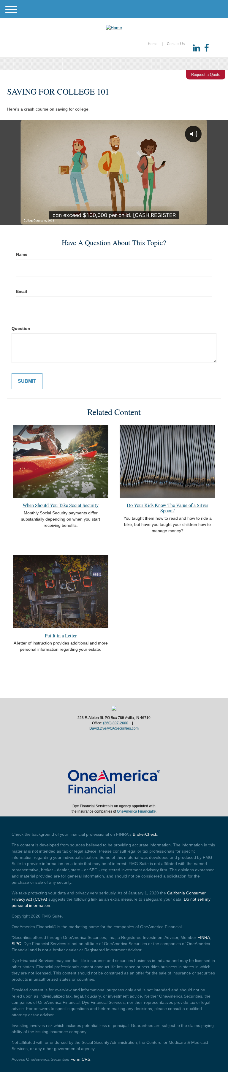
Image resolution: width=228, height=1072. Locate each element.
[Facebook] (206, 48)
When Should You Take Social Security (61, 505)
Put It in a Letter (61, 635)
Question (21, 328)
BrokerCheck (145, 834)
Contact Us (176, 44)
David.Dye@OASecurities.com (114, 728)
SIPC (16, 943)
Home (153, 44)
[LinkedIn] (196, 48)
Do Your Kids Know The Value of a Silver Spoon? (167, 508)
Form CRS (80, 1059)
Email (21, 291)
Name (21, 254)
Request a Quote (205, 74)
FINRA (203, 937)
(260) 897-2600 (115, 723)
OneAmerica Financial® (136, 811)
